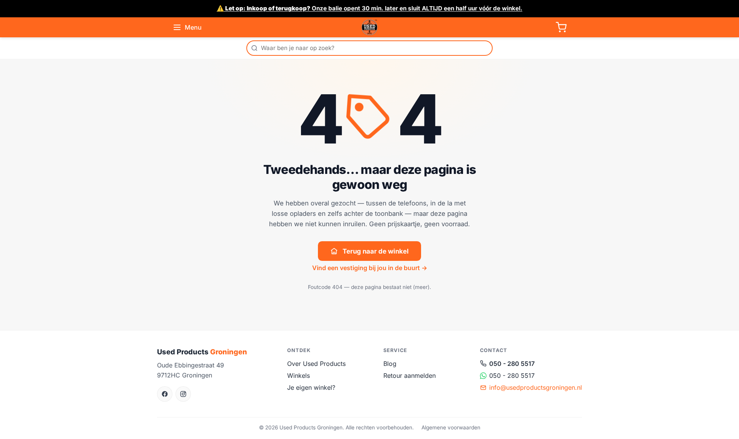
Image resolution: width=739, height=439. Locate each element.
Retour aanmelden (409, 375)
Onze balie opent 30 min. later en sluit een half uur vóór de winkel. (369, 8)
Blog (389, 363)
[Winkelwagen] (561, 27)
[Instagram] (183, 394)
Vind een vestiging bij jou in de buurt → (369, 268)
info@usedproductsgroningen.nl (535, 387)
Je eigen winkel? (311, 387)
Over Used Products (316, 363)
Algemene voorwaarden (450, 427)
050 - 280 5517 (512, 363)
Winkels (298, 375)
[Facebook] (164, 394)
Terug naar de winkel (376, 251)
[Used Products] (369, 27)
